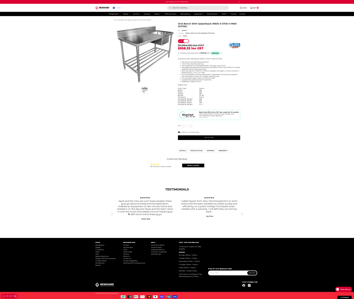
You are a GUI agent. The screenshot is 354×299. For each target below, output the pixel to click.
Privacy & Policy (156, 247)
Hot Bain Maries (101, 261)
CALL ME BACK (7, 296)
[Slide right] (242, 214)
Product (126, 245)
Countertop (99, 249)
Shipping (210, 151)
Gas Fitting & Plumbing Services (134, 263)
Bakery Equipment (102, 256)
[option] (144, 53)
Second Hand (128, 247)
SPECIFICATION (196, 151)
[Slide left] (112, 214)
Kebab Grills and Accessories (105, 258)
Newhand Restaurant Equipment (108, 293)
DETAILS (182, 151)
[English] (114, 8)
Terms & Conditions (157, 245)
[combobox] (200, 8)
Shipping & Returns (157, 249)
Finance (126, 254)
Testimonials (127, 252)
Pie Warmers (99, 263)
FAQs (125, 249)
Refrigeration (99, 245)
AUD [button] (117, 8)
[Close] (239, 2)
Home (115, 20)
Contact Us (127, 258)
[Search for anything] (198, 8)
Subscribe (252, 273)
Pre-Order (209, 137)
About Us (126, 256)
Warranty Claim (156, 254)
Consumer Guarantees (159, 252)
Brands (97, 265)
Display (97, 247)
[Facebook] (244, 285)
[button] (122, 8)
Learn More (203, 117)
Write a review (193, 165)
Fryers (97, 252)
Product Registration (130, 261)
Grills (97, 254)
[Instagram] (249, 285)
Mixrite (185, 36)
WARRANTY (223, 151)
